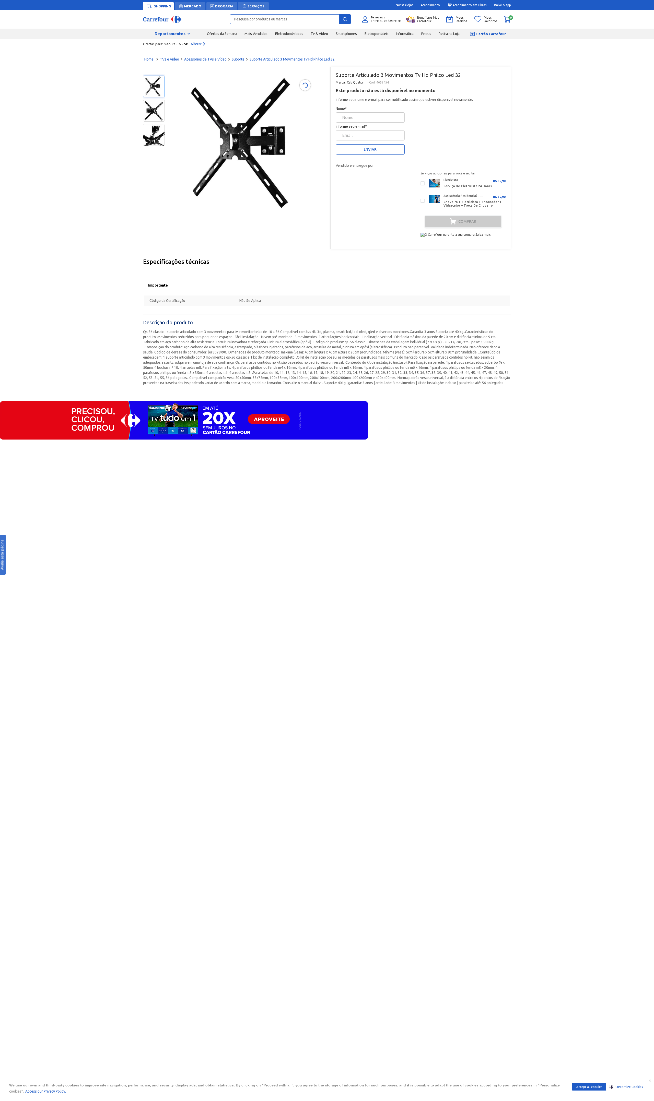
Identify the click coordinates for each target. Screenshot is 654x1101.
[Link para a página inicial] (149, 59)
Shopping (162, 6)
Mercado (192, 6)
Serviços (256, 6)
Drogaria (224, 6)
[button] (626, 1087)
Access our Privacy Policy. (45, 1091)
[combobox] (290, 19)
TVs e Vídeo (169, 59)
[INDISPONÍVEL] (463, 221)
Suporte (238, 59)
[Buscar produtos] (345, 19)
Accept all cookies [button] (589, 1086)
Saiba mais (483, 234)
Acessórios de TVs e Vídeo (205, 59)
